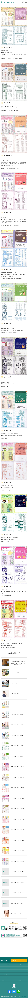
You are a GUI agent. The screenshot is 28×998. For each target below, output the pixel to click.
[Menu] (25, 1)
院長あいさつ (7, 970)
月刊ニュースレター (21, 970)
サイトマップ (21, 980)
